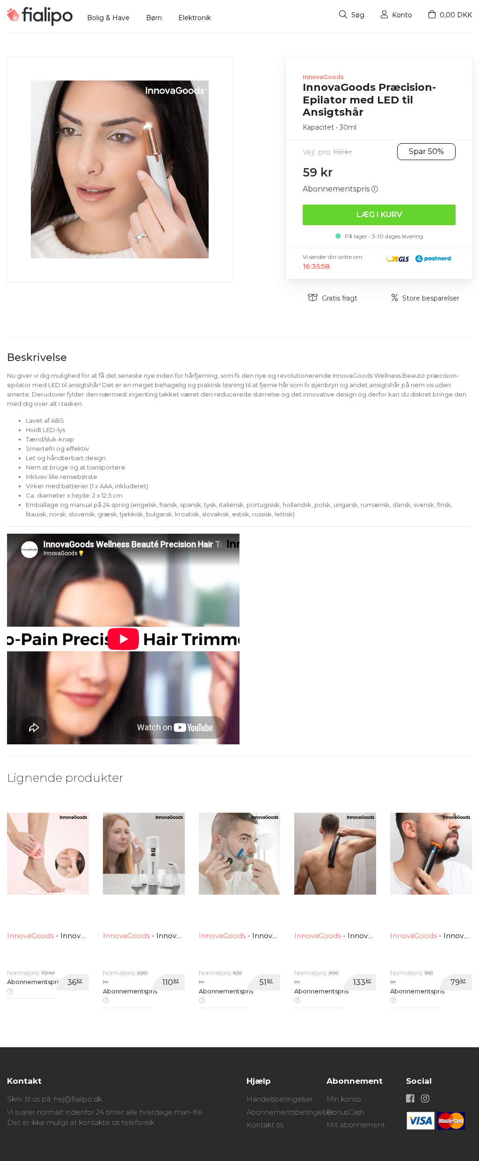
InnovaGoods (323, 77)
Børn (154, 18)
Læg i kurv (379, 214)
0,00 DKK (455, 15)
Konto (401, 15)
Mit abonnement (356, 1124)
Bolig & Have (108, 18)
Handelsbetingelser (280, 1099)
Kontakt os (265, 1124)
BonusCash (345, 1112)
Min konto (344, 1099)
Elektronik (194, 18)
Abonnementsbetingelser (290, 1112)
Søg (356, 15)
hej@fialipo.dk (78, 1099)
